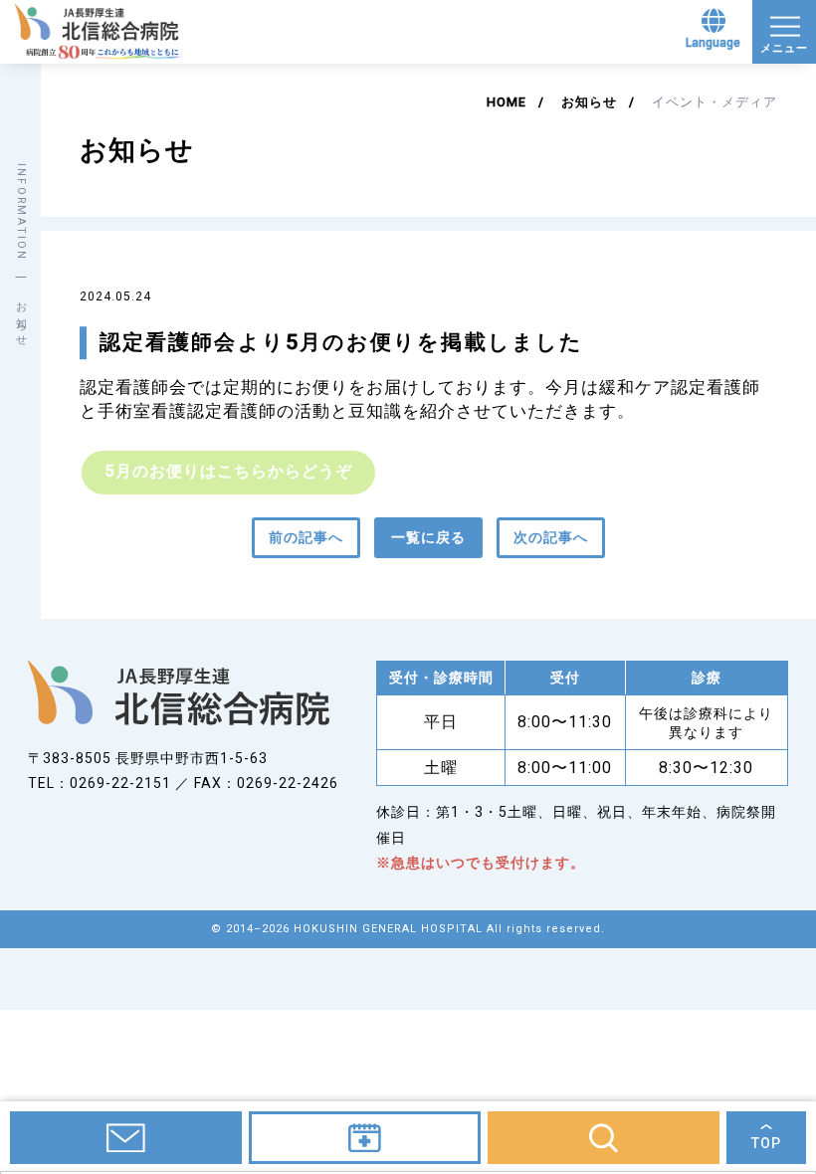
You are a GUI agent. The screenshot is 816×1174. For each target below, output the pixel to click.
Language (713, 43)
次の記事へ (550, 537)
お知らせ (589, 102)
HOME (506, 102)
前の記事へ (306, 537)
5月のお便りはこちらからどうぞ (228, 471)
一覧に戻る (428, 537)
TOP (766, 1143)
